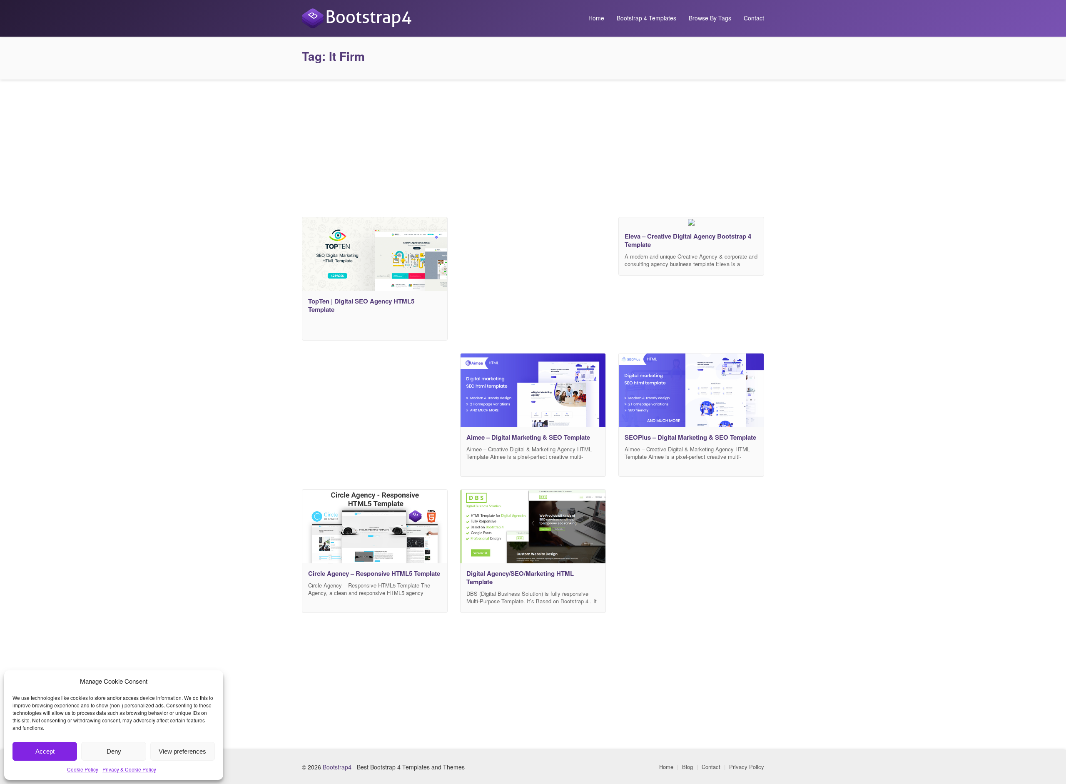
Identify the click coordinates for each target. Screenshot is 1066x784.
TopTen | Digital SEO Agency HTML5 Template (361, 305)
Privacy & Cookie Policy (129, 769)
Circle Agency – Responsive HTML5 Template (374, 573)
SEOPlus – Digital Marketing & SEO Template (690, 437)
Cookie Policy (82, 769)
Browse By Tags (710, 18)
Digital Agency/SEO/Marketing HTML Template (520, 577)
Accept (45, 751)
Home (596, 18)
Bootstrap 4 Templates (646, 18)
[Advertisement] (533, 146)
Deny (114, 751)
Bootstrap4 (337, 767)
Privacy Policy (746, 767)
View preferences (182, 751)
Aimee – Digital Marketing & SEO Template (528, 437)
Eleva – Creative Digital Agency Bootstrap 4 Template (688, 240)
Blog (687, 767)
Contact (754, 18)
